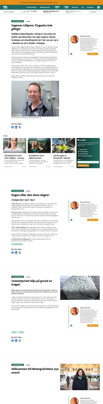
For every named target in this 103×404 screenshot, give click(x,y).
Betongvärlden (17, 21)
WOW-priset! (75, 7)
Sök (82, 7)
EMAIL (79, 159)
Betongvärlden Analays (86, 156)
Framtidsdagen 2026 (45, 7)
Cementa (14, 332)
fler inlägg (92, 54)
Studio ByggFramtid (31, 7)
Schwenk (21, 332)
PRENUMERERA (82, 165)
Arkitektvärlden (84, 153)
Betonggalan (90, 7)
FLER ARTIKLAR (93, 11)
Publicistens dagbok (17, 244)
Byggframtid (83, 149)
